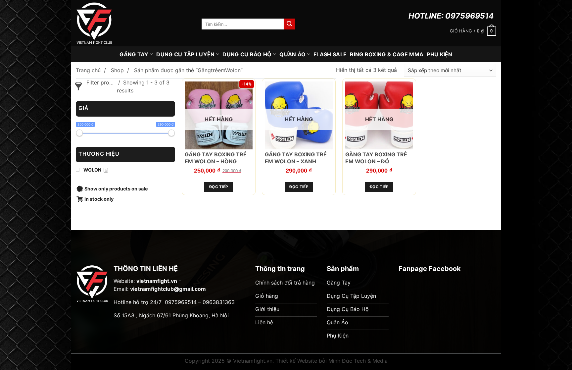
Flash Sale (330, 54)
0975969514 (469, 16)
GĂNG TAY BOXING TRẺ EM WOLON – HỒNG (216, 158)
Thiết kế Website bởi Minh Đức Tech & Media (331, 360)
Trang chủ (88, 70)
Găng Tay (134, 54)
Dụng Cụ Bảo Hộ (246, 54)
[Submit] (289, 24)
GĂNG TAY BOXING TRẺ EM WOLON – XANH (296, 158)
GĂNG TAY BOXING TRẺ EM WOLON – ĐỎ (376, 158)
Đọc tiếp (218, 187)
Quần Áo (292, 54)
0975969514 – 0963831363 (200, 302)
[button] (473, 31)
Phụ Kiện (440, 54)
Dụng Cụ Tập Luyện (185, 54)
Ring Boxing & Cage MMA (386, 54)
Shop (117, 70)
